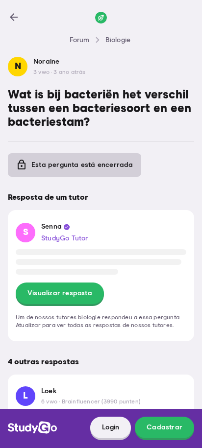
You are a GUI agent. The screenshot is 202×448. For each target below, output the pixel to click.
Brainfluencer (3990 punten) (101, 402)
